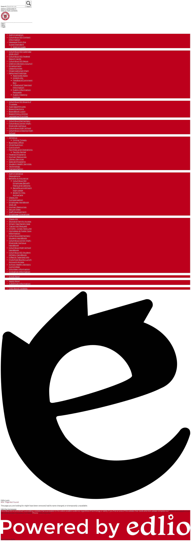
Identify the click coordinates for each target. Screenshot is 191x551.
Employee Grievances (19, 214)
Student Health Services (20, 164)
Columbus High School (20, 128)
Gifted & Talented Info (19, 257)
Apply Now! (14, 281)
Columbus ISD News (18, 61)
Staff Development (17, 212)
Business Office (16, 142)
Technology (14, 166)
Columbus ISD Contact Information (19, 38)
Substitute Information (20, 283)
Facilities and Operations (21, 150)
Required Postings (17, 73)
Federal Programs (17, 154)
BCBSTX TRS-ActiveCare (19, 194)
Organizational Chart (19, 71)
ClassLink (13, 197)
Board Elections (16, 109)
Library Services (16, 159)
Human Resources (17, 157)
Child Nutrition (16, 145)
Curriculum (14, 147)
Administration (16, 35)
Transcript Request (18, 226)
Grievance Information (19, 272)
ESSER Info (18, 78)
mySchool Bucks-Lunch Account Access (20, 261)
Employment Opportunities (15, 67)
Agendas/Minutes (17, 107)
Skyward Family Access (20, 221)
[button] (10, 32)
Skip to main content (9, 11)
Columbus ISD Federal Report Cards (19, 57)
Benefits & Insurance (18, 178)
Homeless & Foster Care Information (20, 232)
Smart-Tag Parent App (19, 224)
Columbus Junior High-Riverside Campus (20, 124)
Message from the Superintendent (17, 43)
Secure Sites (14, 209)
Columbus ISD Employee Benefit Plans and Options (21, 183)
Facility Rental (19, 152)
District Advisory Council (20, 63)
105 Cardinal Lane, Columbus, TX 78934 (16, 513)
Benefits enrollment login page (22, 189)
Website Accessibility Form (179, 511)
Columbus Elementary (19, 121)
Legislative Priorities (18, 116)
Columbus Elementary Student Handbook (19, 237)
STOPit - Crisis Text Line (20, 228)
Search (3, 6)
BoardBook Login (17, 111)
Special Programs (17, 162)
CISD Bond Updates (18, 288)
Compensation (16, 200)
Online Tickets (20, 140)
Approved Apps (20, 75)
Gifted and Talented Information (22, 86)
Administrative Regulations (16, 174)
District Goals (19, 47)
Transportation (16, 169)
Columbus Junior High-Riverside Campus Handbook (20, 243)
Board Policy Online (18, 114)
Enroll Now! (14, 276)
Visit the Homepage (8, 509)
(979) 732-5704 (44, 513)
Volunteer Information (19, 269)
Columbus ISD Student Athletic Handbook (20, 253)
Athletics (13, 138)
